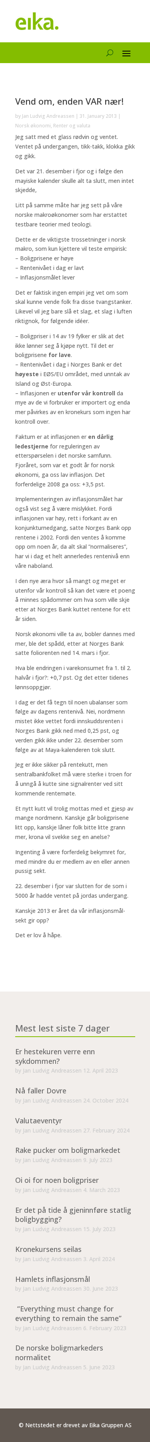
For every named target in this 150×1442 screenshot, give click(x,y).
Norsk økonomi (33, 125)
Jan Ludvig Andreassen (48, 116)
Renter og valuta (71, 125)
